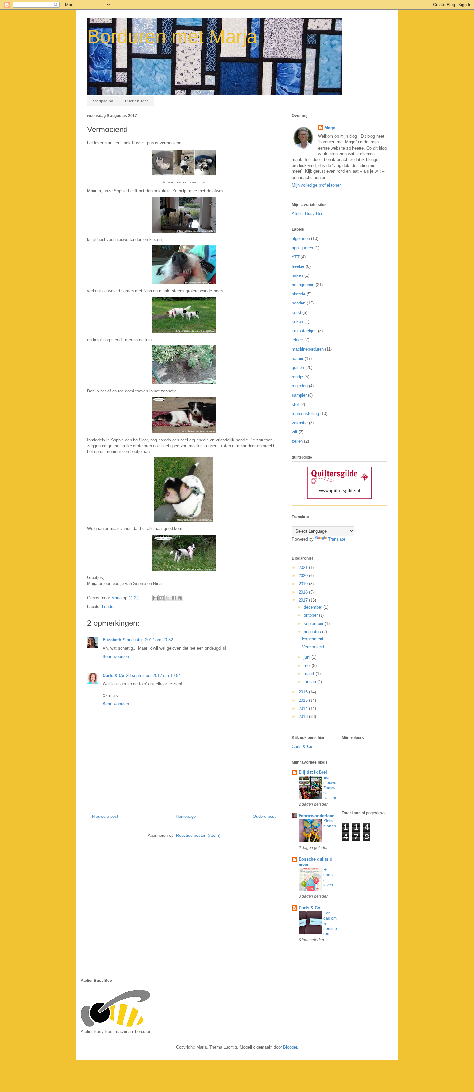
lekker (297, 339)
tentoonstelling (305, 413)
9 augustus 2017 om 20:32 (148, 639)
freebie (298, 266)
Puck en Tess (136, 101)
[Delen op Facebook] (174, 598)
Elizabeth (112, 639)
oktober (311, 615)
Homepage (186, 816)
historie (298, 294)
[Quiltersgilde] (339, 497)
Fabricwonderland (317, 815)
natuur (297, 358)
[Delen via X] (167, 598)
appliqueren (302, 248)
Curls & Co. (310, 907)
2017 (304, 600)
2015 (304, 700)
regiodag (300, 385)
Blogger (290, 1047)
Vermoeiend (313, 646)
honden (108, 606)
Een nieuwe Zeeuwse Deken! (329, 787)
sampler (299, 395)
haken (297, 275)
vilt (294, 432)
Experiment (312, 638)
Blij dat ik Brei (313, 772)
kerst (296, 312)
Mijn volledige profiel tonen (316, 185)
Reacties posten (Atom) (198, 835)
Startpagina (103, 101)
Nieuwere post (105, 816)
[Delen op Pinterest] (180, 598)
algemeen (301, 238)
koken (297, 321)
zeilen (297, 441)
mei (308, 665)
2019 (304, 583)
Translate (336, 539)
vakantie (300, 422)
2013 (304, 716)
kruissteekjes (304, 330)
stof (295, 404)
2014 (304, 708)
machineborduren (308, 349)
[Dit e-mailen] (155, 598)
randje (297, 376)
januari (310, 681)
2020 (304, 575)
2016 (304, 692)
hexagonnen (303, 284)
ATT (296, 257)
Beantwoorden (116, 656)
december (313, 607)
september (314, 623)
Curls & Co (113, 675)
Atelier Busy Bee (307, 213)
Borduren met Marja (172, 36)
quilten (298, 367)
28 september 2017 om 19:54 (153, 675)
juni (307, 657)
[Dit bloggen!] (161, 598)
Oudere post (264, 816)
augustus (313, 631)
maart (310, 673)
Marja (329, 127)
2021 (304, 567)
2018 (304, 592)
